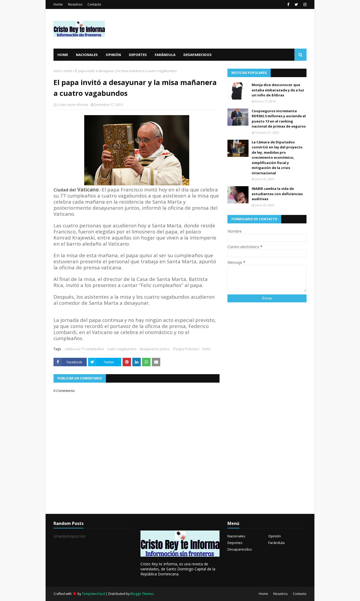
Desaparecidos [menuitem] (197, 54)
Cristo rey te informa (72, 104)
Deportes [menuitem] (138, 54)
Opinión (274, 536)
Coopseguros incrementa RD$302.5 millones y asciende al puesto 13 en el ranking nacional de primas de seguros (279, 119)
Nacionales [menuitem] (87, 54)
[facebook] (288, 4)
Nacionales (236, 536)
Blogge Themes (142, 593)
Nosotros (75, 4)
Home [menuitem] (62, 54)
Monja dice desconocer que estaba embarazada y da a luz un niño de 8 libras (278, 89)
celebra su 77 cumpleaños (84, 349)
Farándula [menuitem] (165, 54)
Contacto (94, 4)
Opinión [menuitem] (113, 54)
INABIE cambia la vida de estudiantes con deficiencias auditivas (277, 193)
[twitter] (296, 4)
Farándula (276, 542)
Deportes (234, 542)
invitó (68, 71)
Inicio (57, 71)
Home (58, 4)
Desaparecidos (239, 549)
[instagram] (304, 4)
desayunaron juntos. (154, 349)
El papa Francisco (186, 349)
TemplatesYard (93, 593)
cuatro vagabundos (121, 349)
